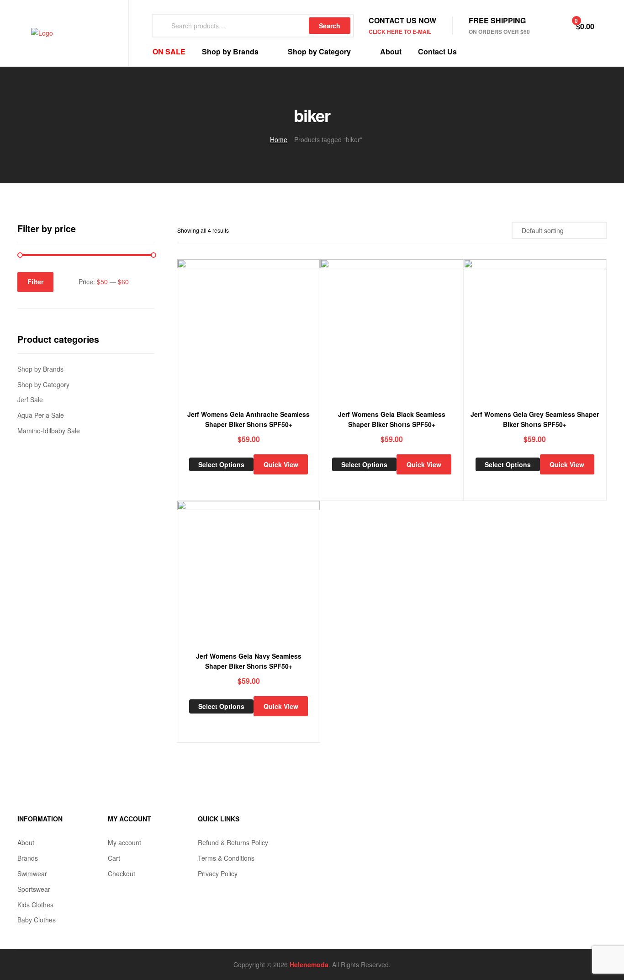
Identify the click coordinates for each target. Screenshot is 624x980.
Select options (221, 464)
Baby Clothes (36, 919)
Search (329, 25)
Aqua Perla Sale (40, 415)
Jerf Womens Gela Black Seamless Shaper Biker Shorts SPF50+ (391, 419)
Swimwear (32, 873)
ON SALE (169, 51)
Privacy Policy (218, 873)
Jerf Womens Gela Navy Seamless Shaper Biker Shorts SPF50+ (248, 661)
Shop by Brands (230, 51)
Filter (35, 281)
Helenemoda (309, 964)
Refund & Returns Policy (233, 842)
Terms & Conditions (226, 858)
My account (124, 842)
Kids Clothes (35, 904)
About (391, 51)
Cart (114, 858)
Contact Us (437, 51)
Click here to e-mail (400, 31)
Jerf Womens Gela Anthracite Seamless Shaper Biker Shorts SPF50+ (248, 419)
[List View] (502, 230)
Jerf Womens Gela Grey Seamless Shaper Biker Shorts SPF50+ (535, 419)
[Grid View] (492, 230)
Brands (27, 858)
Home (278, 139)
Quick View (248, 337)
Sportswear (33, 889)
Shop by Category (319, 51)
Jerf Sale (30, 399)
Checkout (121, 873)
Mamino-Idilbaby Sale (48, 430)
